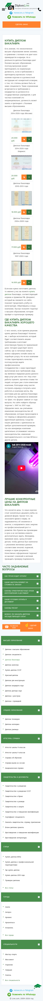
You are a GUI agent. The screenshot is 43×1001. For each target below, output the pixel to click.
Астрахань (9, 928)
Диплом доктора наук (13, 691)
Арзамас (8, 917)
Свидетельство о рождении (15, 786)
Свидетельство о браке (14, 796)
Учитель (8, 975)
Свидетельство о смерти (14, 807)
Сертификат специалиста (15, 817)
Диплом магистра (12, 665)
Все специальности (12, 980)
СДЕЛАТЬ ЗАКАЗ (21, 24)
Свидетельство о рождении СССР (18, 791)
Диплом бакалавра (12, 660)
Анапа (7, 907)
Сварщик (8, 970)
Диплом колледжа (12, 724)
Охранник (9, 965)
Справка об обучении (13, 758)
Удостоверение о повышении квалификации (22, 832)
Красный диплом (11, 675)
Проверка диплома (12, 880)
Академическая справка (14, 768)
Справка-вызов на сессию (15, 763)
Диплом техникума (12, 719)
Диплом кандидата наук (14, 686)
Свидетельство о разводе (14, 801)
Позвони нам (11, 627)
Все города (9, 935)
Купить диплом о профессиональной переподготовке (19, 863)
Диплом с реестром (12, 696)
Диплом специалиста (13, 654)
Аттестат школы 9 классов (15, 753)
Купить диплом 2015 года (15, 875)
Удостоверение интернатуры (16, 838)
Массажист (9, 959)
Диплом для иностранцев (15, 680)
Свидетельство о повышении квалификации (22, 812)
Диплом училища (11, 729)
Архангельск (10, 922)
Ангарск (8, 912)
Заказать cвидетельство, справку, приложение (22, 822)
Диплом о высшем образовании (17, 649)
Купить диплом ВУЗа (13, 857)
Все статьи (9, 888)
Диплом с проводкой (13, 701)
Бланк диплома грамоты (14, 827)
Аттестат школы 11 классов (15, 747)
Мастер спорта (11, 954)
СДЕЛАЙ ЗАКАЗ (30, 626)
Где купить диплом (12, 870)
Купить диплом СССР (13, 670)
